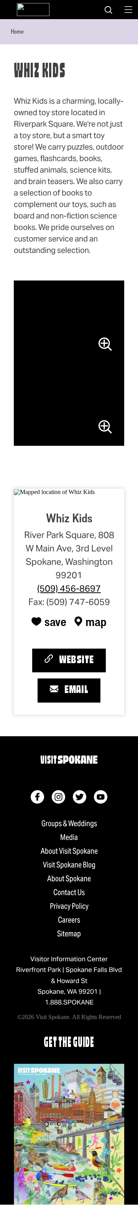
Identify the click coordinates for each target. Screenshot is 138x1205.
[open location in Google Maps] (54, 491)
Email (76, 690)
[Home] (33, 9)
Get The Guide (69, 1043)
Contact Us (69, 892)
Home (17, 31)
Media (69, 837)
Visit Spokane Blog (69, 865)
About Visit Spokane (69, 851)
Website (76, 660)
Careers (69, 920)
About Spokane (69, 879)
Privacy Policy (69, 906)
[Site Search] (108, 9)
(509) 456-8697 (69, 588)
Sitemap (69, 934)
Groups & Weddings (69, 823)
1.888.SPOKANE (69, 1002)
